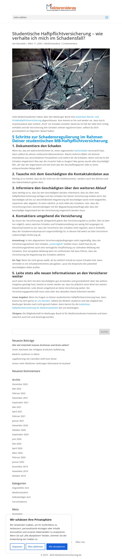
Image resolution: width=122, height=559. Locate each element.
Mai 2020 (16, 443)
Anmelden (17, 513)
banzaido (21, 43)
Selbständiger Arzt (21, 497)
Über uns (80, 542)
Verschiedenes (19, 501)
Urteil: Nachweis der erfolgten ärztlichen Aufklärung (38, 349)
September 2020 (20, 434)
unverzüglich (56, 244)
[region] (38, 534)
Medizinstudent (52, 43)
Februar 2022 (18, 393)
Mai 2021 (16, 407)
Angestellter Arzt (20, 487)
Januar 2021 (18, 420)
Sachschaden (81, 150)
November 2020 (20, 425)
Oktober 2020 (19, 430)
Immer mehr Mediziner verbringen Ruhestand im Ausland (41, 363)
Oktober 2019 (19, 475)
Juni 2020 (16, 439)
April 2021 (17, 411)
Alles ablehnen (35, 546)
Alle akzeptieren (57, 546)
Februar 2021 (18, 416)
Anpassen (17, 546)
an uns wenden (42, 300)
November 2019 (20, 471)
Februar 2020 (18, 457)
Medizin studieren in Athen (26, 354)
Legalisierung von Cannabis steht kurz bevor (34, 358)
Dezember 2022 (20, 384)
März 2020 (17, 452)
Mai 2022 (16, 388)
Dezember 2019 (20, 466)
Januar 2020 (18, 462)
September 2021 (20, 402)
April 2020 (17, 448)
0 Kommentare (69, 43)
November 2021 (20, 397)
